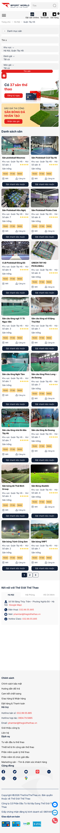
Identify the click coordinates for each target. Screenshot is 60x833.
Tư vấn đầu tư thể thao (12, 742)
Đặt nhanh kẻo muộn (15, 184)
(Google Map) (15, 605)
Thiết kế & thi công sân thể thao (17, 747)
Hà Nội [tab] (11, 595)
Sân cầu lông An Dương (43, 430)
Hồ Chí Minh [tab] (49, 595)
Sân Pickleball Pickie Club (44, 210)
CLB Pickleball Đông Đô (13, 262)
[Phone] (55, 820)
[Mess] (55, 804)
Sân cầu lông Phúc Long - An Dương (44, 376)
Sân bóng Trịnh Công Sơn (15, 541)
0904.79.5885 (25, 718)
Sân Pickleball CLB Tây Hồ (44, 157)
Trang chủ (5, 22)
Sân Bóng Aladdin (40, 486)
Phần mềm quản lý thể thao (15, 752)
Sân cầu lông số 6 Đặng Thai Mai (43, 320)
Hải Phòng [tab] (30, 595)
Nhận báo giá (13, 121)
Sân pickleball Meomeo (13, 157)
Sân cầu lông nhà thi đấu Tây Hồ (14, 432)
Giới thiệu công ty (10, 727)
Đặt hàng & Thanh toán (13, 703)
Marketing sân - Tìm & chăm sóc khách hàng (24, 762)
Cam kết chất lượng (11, 693)
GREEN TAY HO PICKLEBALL (38, 264)
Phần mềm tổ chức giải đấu (15, 757)
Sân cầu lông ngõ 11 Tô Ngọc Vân (13, 320)
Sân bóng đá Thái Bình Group (13, 487)
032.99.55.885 (26, 609)
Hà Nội (17, 22)
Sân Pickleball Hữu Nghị (14, 210)
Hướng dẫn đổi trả (10, 688)
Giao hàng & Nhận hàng (13, 698)
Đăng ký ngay (13, 95)
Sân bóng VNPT (39, 541)
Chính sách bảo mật (11, 683)
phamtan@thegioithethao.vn (27, 614)
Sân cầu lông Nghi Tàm (13, 374)
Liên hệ (5, 732)
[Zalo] (55, 812)
